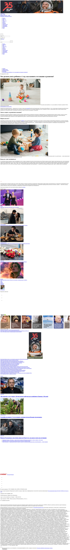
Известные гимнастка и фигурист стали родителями (9, 207)
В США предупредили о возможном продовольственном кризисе (12, 370)
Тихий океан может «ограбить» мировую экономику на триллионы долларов (15, 367)
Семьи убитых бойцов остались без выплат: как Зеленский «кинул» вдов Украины (15, 368)
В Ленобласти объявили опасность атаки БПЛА (9, 363)
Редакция (9, 474)
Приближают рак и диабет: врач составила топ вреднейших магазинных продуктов (15, 243)
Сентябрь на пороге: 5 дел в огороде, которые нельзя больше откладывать (21, 417)
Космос (1, 279)
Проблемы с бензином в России (6, 16)
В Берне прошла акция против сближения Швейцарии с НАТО (12, 371)
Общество (2, 260)
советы (1, 282)
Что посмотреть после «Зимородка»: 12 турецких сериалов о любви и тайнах (13, 225)
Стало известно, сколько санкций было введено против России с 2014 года (14, 330)
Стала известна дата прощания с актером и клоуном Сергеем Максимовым (13, 261)
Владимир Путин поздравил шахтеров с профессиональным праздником (14, 366)
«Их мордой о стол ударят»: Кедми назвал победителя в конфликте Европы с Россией (24, 396)
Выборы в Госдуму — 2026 (5, 15)
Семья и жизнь (3, 224)
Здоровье (2, 284)
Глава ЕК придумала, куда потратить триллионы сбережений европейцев (14, 359)
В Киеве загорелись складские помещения (8, 365)
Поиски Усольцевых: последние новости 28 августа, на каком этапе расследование (23, 438)
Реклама (12, 474)
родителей (28, 108)
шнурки (23, 187)
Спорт (1, 206)
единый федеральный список (38, 507)
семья (1, 281)
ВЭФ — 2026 (2, 14)
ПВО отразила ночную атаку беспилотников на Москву (11, 362)
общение (22, 120)
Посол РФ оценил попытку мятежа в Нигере (9, 360)
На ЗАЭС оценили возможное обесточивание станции (11, 369)
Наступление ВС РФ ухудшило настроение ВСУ (9, 329)
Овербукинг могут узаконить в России (8, 373)
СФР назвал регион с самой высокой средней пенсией (11, 331)
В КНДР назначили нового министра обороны (9, 364)
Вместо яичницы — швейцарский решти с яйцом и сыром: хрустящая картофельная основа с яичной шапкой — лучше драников (25, 441)
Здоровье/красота (3, 242)
